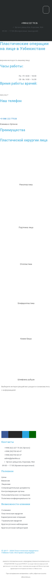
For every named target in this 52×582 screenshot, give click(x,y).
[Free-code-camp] (37, 35)
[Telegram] (31, 35)
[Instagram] (20, 35)
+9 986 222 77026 (8, 119)
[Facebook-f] (15, 35)
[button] (46, 10)
